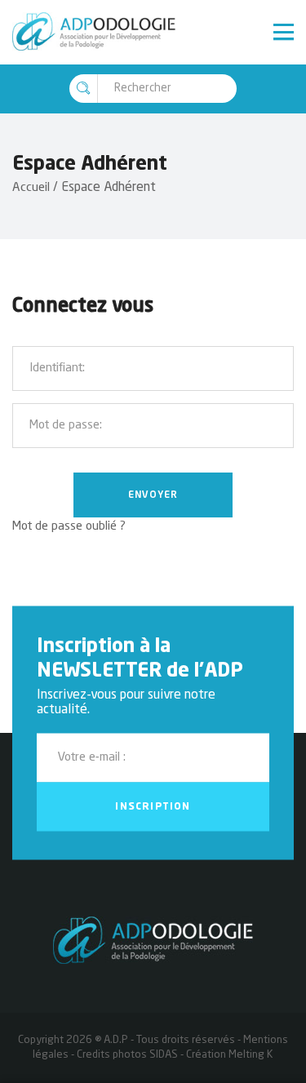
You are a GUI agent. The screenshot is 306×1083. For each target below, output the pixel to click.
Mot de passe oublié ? (69, 527)
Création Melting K (229, 1055)
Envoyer (153, 495)
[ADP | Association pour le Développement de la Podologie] (93, 32)
